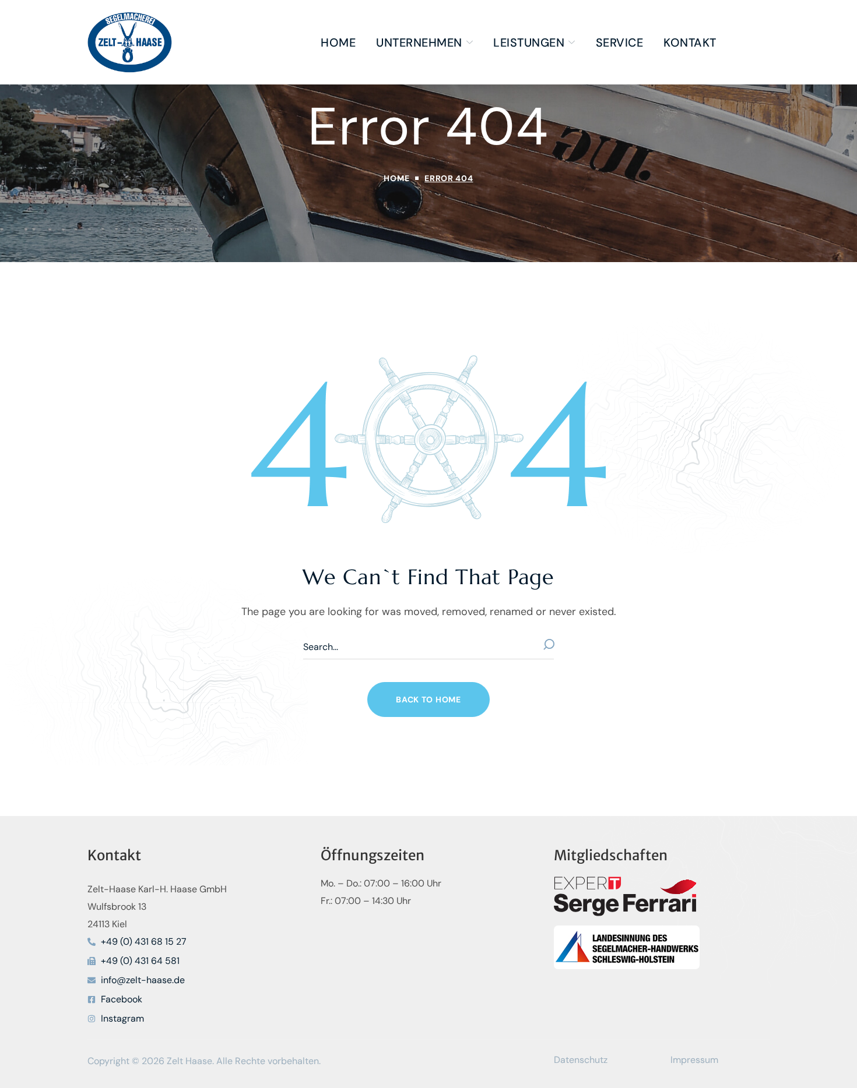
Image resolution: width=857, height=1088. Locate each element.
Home (396, 178)
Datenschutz (580, 1060)
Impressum (694, 1060)
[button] (428, 699)
